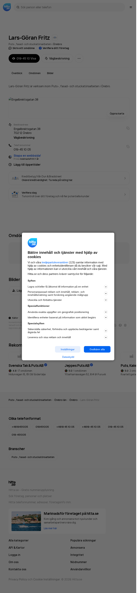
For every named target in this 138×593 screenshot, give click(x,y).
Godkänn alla (97, 349)
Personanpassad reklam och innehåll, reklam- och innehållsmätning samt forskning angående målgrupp (58, 293)
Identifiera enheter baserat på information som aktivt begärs (62, 317)
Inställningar (68, 349)
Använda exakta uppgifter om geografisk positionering (58, 312)
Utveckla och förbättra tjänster (45, 299)
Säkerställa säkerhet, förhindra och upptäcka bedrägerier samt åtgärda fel (63, 331)
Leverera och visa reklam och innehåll (49, 337)
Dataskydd (68, 356)
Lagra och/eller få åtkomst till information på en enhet (58, 286)
